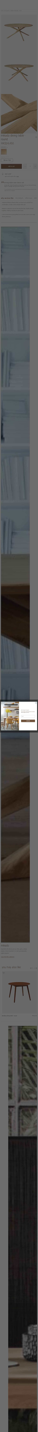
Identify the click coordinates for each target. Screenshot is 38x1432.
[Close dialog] (36, 703)
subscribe (28, 720)
